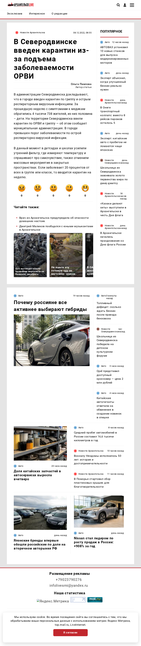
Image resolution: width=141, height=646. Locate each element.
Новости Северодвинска (113, 161)
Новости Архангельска (32, 32)
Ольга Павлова (81, 84)
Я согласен (70, 632)
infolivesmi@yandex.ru (69, 585)
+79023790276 (69, 580)
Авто (107, 42)
